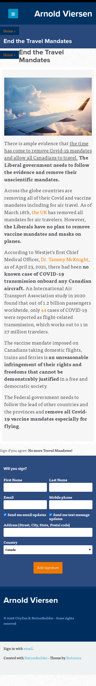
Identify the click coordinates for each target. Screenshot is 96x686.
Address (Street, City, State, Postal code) (37, 525)
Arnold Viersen (63, 14)
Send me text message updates (69, 516)
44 (43, 310)
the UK (39, 212)
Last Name (58, 480)
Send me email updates (27, 514)
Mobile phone (60, 497)
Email (9, 497)
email (28, 648)
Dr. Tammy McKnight (65, 259)
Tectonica (73, 658)
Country (10, 542)
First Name (13, 480)
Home (9, 31)
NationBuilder (36, 658)
